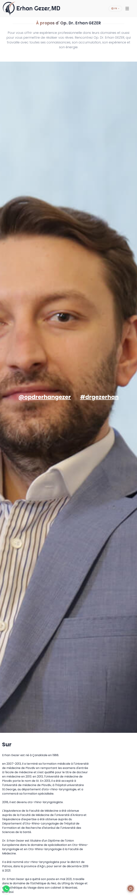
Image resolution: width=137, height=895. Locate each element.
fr (115, 8)
